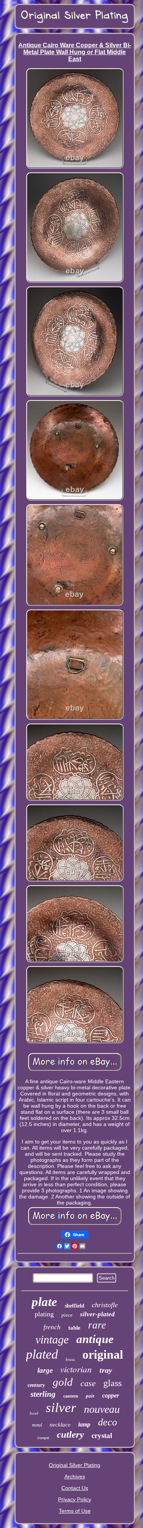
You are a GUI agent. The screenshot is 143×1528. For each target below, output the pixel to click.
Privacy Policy (74, 1499)
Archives (74, 1476)
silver (61, 1407)
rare (97, 1325)
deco (107, 1422)
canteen (70, 1396)
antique (95, 1339)
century (36, 1385)
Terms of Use (75, 1511)
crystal (102, 1435)
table (74, 1328)
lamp (84, 1424)
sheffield (74, 1306)
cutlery (70, 1434)
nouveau (102, 1409)
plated (42, 1354)
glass (112, 1383)
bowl (34, 1413)
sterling (43, 1394)
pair (90, 1396)
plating (44, 1314)
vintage (52, 1339)
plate (44, 1302)
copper (110, 1395)
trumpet (43, 1438)
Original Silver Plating (74, 1465)
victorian (76, 1369)
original (102, 1354)
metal (37, 1425)
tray (106, 1370)
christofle (105, 1305)
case (88, 1383)
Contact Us (74, 1488)
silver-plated (97, 1314)
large (45, 1370)
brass (70, 1359)
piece (66, 1315)
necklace (60, 1425)
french (52, 1327)
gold (63, 1382)
